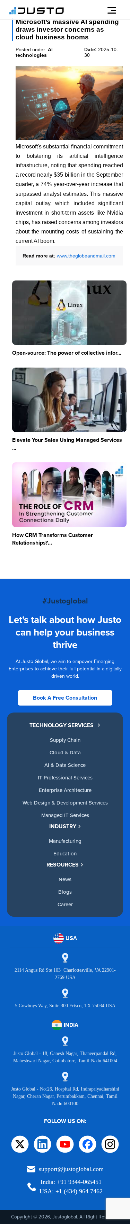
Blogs (65, 891)
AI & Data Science (65, 765)
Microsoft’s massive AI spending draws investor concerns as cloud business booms (67, 29)
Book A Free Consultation (65, 698)
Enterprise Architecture (65, 790)
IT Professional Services (65, 777)
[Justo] (36, 13)
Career (65, 904)
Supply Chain (65, 740)
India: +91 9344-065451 (71, 1181)
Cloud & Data (65, 752)
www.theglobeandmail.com (86, 256)
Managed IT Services (65, 815)
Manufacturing (65, 841)
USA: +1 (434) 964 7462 (71, 1191)
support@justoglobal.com (71, 1168)
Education (65, 853)
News (65, 879)
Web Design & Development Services (65, 802)
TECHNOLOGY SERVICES (61, 725)
